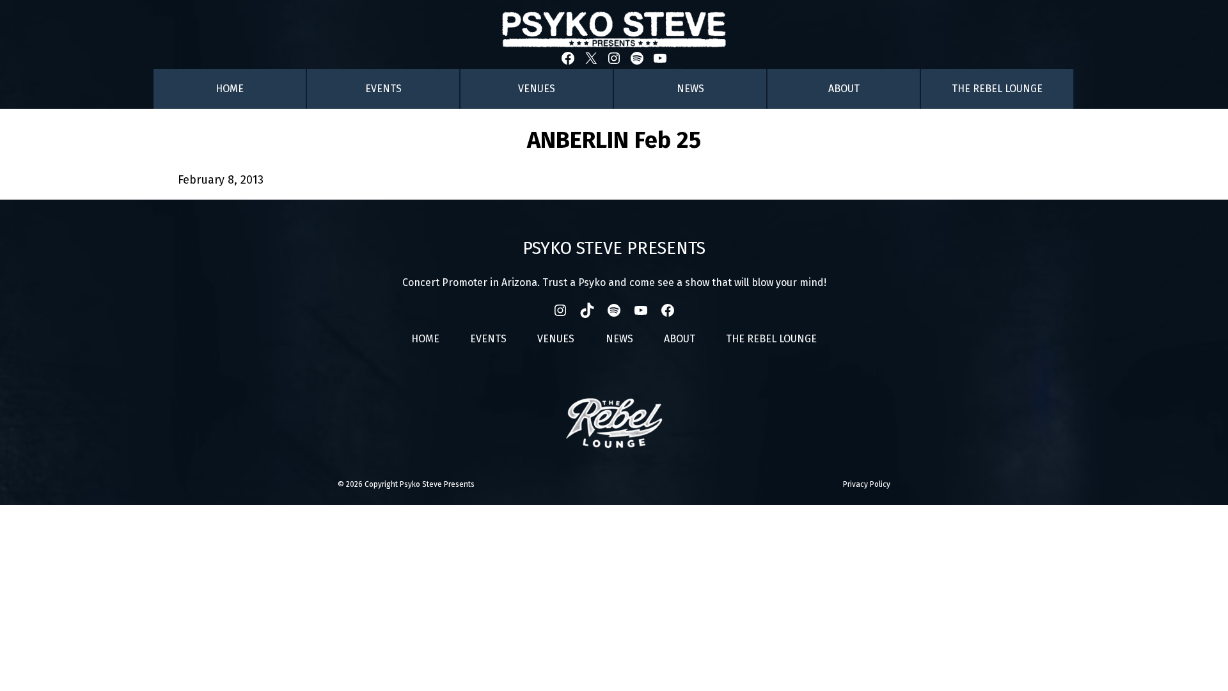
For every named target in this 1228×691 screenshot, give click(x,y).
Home (230, 89)
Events (383, 89)
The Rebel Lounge (997, 89)
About (844, 89)
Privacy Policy (866, 484)
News (690, 89)
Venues (536, 89)
